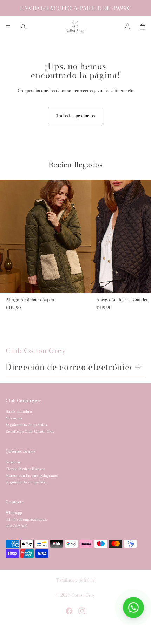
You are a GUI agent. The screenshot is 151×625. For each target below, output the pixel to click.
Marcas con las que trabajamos (32, 475)
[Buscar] (23, 26)
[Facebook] (69, 611)
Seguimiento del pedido (26, 482)
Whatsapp (14, 512)
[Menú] (8, 27)
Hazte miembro (19, 411)
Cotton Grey (83, 595)
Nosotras (13, 462)
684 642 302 (16, 526)
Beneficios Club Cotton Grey (30, 431)
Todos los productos (75, 115)
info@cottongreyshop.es (26, 519)
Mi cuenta (14, 418)
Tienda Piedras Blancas (25, 469)
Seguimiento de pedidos (26, 424)
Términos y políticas (75, 580)
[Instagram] (82, 611)
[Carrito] (142, 26)
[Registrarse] (138, 367)
